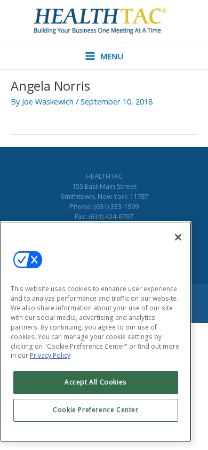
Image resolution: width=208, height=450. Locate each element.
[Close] (178, 237)
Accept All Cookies (96, 382)
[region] (95, 332)
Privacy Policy (50, 355)
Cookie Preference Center (95, 409)
